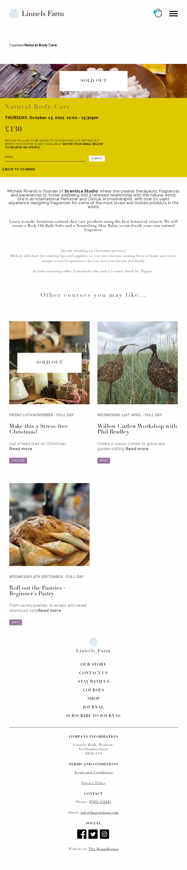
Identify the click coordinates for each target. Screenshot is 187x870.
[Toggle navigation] (173, 13)
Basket (158, 13)
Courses (16, 45)
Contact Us (93, 673)
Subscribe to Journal (93, 716)
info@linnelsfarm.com (100, 813)
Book (104, 460)
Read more (20, 448)
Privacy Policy (93, 783)
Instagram (105, 835)
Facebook (82, 835)
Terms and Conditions (93, 772)
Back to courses (20, 169)
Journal (93, 707)
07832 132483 (100, 802)
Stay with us (94, 682)
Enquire (18, 460)
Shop (93, 699)
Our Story (94, 665)
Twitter (93, 835)
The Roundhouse (104, 849)
